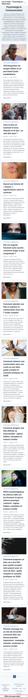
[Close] (27, 683)
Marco (6, 77)
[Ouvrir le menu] (25, 3)
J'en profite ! (12, 695)
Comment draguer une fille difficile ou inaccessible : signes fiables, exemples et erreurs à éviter (13, 434)
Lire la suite (7, 97)
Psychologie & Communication (10, 62)
